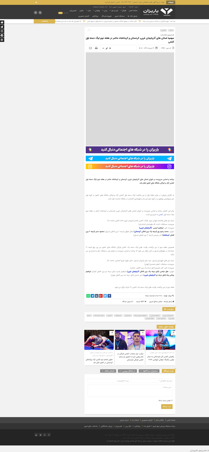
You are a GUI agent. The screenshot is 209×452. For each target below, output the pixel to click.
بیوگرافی (95, 16)
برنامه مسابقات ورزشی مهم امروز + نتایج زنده (159, 426)
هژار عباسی (149, 318)
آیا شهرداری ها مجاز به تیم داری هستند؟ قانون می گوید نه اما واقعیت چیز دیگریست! (70, 21)
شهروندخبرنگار (107, 16)
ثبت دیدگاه (167, 406)
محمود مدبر (161, 318)
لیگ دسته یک (98, 315)
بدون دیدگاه (126, 301)
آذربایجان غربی (133, 271)
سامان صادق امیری (155, 301)
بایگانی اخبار (160, 420)
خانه (171, 30)
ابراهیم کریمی (154, 315)
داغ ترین (128, 426)
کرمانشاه (166, 235)
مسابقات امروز (120, 16)
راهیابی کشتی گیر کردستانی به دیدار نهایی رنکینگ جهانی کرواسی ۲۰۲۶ (160, 358)
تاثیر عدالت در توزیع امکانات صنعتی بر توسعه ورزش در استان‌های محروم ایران (128, 21)
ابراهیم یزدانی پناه (140, 315)
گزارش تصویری (83, 16)
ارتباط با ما (135, 420)
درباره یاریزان (124, 420)
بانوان (82, 10)
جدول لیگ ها (132, 16)
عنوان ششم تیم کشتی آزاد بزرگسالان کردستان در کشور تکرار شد (99, 361)
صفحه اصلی (133, 10)
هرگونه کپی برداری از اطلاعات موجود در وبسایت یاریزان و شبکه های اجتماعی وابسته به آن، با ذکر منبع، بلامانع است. (140, 441)
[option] (160, 347)
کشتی (163, 30)
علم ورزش (73, 10)
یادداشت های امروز (91, 426)
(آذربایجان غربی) (145, 227)
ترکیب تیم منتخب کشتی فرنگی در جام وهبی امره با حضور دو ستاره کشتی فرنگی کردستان (130, 356)
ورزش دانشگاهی (106, 426)
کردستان (137, 231)
